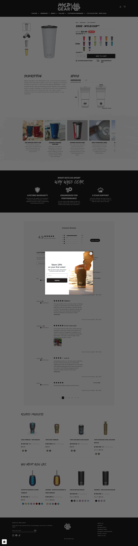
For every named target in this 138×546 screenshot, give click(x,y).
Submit (57, 280)
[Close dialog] (91, 253)
